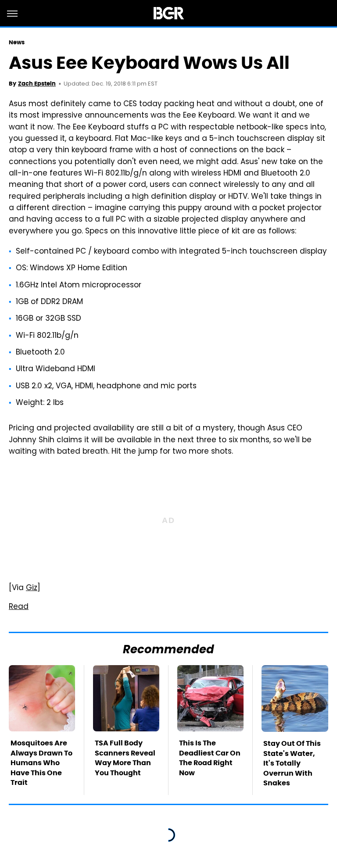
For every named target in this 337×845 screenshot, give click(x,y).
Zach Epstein (37, 83)
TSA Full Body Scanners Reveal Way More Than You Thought (125, 757)
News (17, 42)
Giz (31, 588)
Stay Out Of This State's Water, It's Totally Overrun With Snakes (292, 763)
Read (19, 607)
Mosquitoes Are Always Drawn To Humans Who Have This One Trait (41, 762)
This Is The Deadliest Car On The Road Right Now (209, 757)
